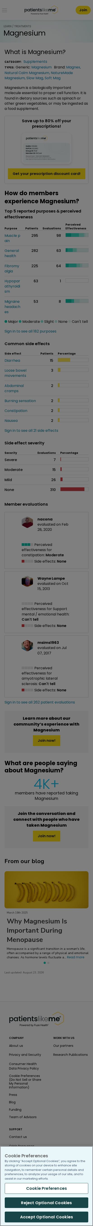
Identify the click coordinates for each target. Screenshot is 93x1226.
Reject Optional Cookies (46, 1203)
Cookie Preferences (46, 1188)
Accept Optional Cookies (46, 1217)
